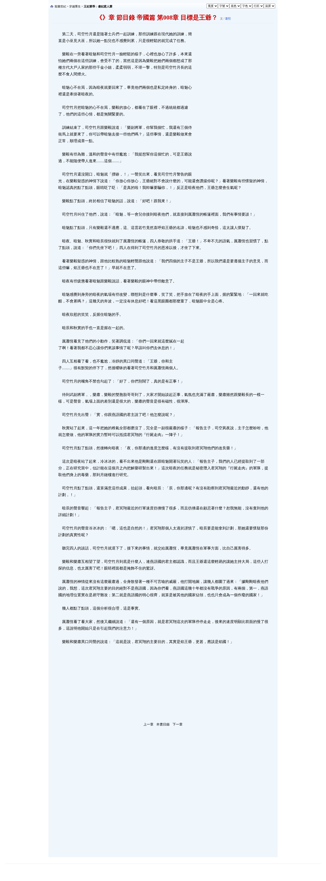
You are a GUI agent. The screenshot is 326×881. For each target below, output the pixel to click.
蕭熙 (228, 18)
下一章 (178, 724)
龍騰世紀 (60, 6)
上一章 (148, 724)
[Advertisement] (228, 102)
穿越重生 (75, 6)
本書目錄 (163, 724)
